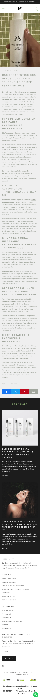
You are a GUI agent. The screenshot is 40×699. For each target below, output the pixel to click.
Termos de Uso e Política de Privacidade (15, 589)
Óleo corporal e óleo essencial (12, 621)
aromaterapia (8, 271)
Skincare (5, 625)
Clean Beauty (6, 618)
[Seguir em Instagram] (3, 666)
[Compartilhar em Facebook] (6, 391)
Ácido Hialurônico (8, 610)
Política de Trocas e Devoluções (13, 586)
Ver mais (5, 476)
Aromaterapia (6, 614)
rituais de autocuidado (10, 99)
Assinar (9, 658)
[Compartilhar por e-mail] (33, 391)
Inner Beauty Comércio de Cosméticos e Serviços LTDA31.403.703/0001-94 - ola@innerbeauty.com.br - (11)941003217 (20, 689)
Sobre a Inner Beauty (9, 579)
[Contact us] (35, 694)
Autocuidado (6, 628)
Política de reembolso (9, 600)
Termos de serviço (8, 596)
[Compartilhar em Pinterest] (24, 391)
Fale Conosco (6, 593)
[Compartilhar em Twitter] (15, 391)
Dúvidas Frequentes (9, 582)
